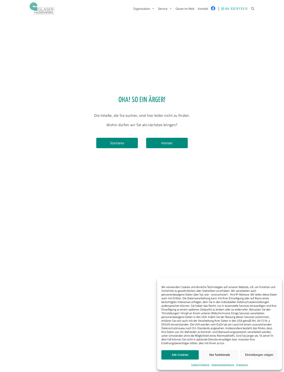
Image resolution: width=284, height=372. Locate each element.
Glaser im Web (184, 8)
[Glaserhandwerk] (42, 8)
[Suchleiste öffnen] (252, 8)
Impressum (242, 365)
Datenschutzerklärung (222, 365)
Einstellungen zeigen (259, 354)
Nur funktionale (219, 354)
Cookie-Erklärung (200, 365)
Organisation (141, 8)
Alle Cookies (180, 354)
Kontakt (203, 8)
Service (163, 8)
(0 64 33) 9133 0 (234, 8)
